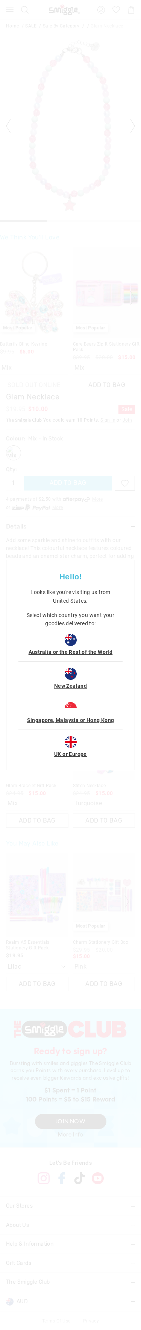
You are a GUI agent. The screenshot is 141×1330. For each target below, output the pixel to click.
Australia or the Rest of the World (71, 652)
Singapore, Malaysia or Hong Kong (70, 720)
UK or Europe (70, 754)
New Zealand (70, 686)
